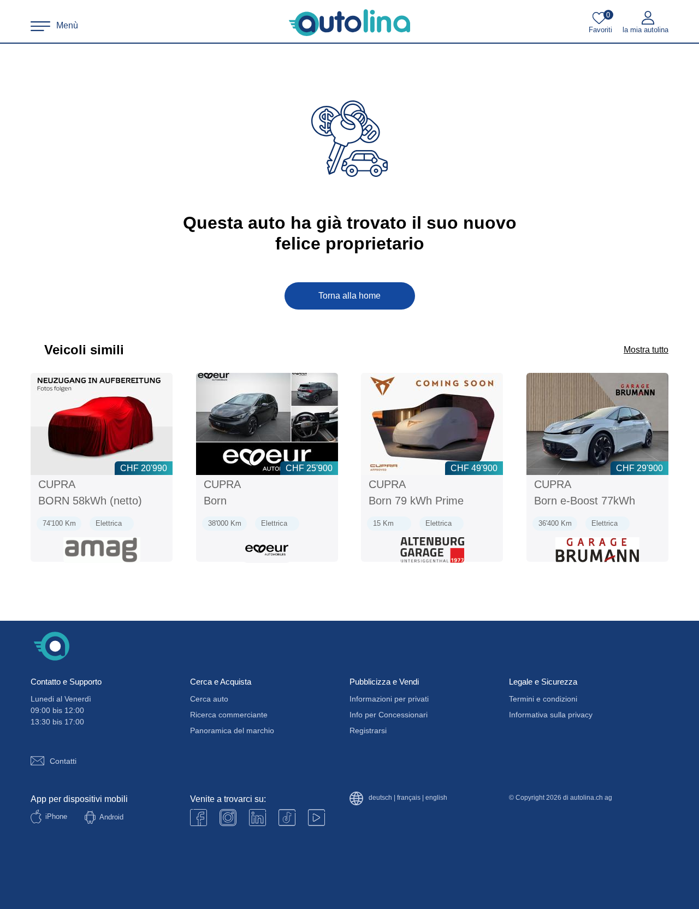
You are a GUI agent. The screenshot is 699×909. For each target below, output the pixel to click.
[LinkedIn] (257, 817)
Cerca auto (209, 698)
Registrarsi (368, 730)
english (436, 797)
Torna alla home (349, 295)
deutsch (380, 797)
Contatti (63, 761)
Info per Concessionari (389, 714)
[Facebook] (198, 817)
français (408, 797)
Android (111, 817)
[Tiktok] (287, 817)
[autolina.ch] (349, 23)
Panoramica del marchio (232, 730)
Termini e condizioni (543, 698)
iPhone (56, 816)
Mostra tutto (646, 349)
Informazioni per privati (389, 698)
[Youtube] (228, 817)
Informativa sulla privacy (551, 714)
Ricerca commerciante (229, 714)
